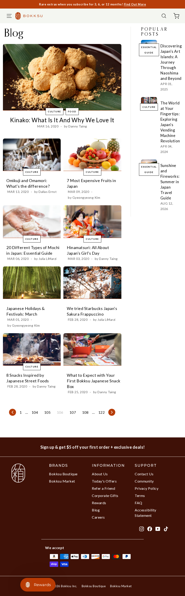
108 (85, 412)
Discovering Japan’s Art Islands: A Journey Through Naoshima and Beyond (171, 62)
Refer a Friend (103, 488)
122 (101, 412)
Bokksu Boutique (63, 474)
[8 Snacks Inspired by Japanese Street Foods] (32, 349)
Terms (140, 495)
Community (144, 481)
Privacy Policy (146, 488)
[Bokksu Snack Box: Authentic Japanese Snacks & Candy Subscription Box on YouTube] (157, 528)
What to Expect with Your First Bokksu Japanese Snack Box (93, 381)
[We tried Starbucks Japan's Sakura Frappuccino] (92, 282)
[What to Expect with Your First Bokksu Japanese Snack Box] (92, 349)
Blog (96, 510)
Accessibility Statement (145, 512)
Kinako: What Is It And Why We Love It (62, 120)
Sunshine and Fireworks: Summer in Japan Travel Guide (170, 181)
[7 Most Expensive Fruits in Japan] (92, 155)
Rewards (99, 503)
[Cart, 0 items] (176, 15)
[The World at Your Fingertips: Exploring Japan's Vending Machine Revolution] (149, 101)
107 (72, 412)
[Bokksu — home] (31, 16)
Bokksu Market (62, 481)
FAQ (138, 503)
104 (35, 412)
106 (60, 412)
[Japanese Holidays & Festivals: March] (32, 282)
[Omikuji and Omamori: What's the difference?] (32, 155)
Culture (54, 111)
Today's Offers (104, 481)
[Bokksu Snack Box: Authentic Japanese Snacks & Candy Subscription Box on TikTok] (166, 528)
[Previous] (12, 412)
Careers (98, 517)
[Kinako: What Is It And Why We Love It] (62, 77)
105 (47, 412)
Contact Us (144, 474)
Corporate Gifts (105, 495)
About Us (100, 474)
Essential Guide (149, 50)
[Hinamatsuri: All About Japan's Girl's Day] (92, 221)
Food (72, 111)
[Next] (111, 412)
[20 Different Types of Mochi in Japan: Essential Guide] (32, 221)
